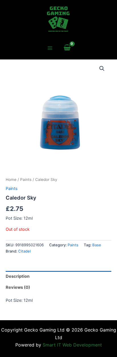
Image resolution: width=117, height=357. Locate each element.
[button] (102, 68)
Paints (26, 179)
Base (96, 245)
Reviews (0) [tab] (18, 287)
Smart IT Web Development (72, 345)
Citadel (24, 251)
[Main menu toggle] (49, 48)
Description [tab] (18, 276)
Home (11, 179)
